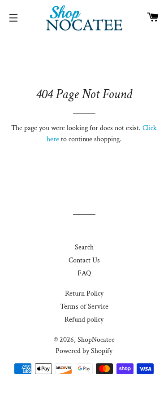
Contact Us (84, 260)
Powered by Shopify (84, 351)
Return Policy (84, 293)
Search (84, 247)
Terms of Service (84, 306)
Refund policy (84, 319)
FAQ (84, 273)
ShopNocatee (96, 340)
